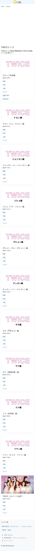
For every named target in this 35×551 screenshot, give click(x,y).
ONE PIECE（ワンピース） (10, 526)
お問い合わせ (8, 535)
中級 (4, 85)
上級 (4, 88)
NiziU (10, 530)
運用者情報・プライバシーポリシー (15, 538)
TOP (2, 7)
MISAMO (6, 99)
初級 (4, 81)
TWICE (4, 530)
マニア (5, 92)
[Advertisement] (17, 26)
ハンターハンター (26, 526)
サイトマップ (8, 541)
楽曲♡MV (6, 95)
